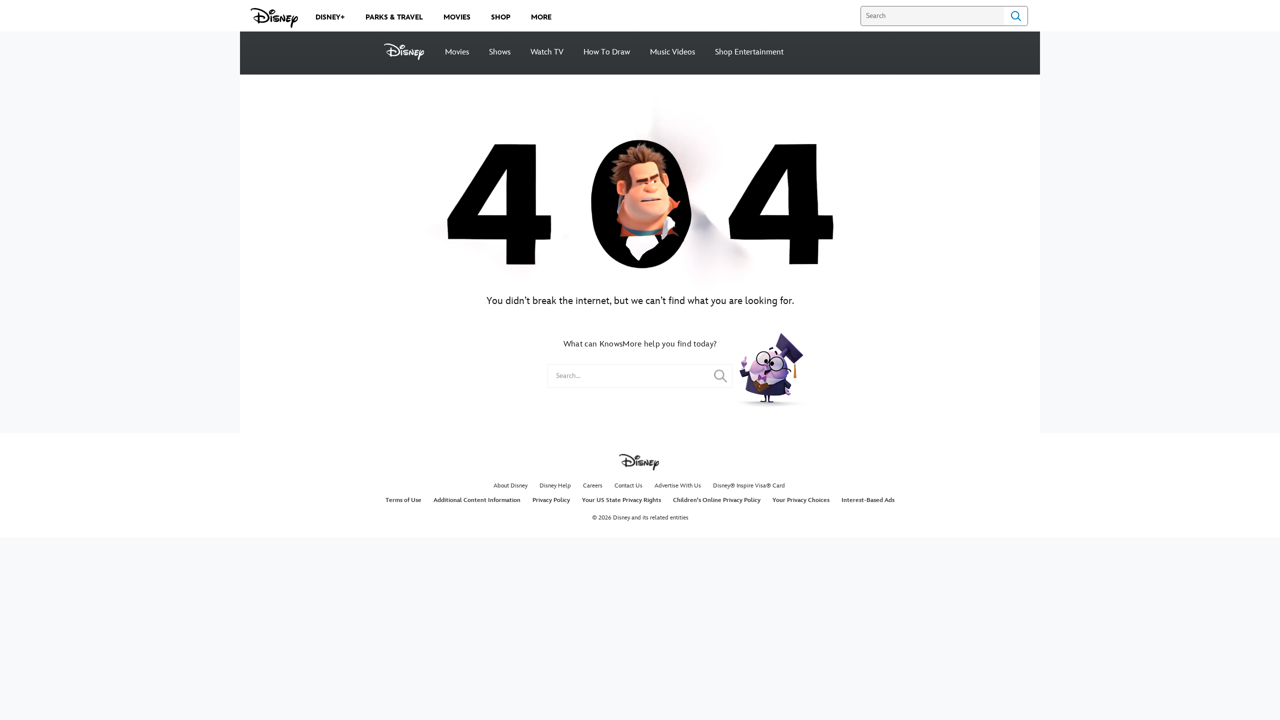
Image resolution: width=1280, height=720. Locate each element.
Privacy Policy (551, 500)
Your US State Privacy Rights (621, 500)
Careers (592, 486)
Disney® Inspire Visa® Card (749, 486)
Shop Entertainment (749, 52)
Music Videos (672, 52)
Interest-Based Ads (868, 500)
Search (1016, 16)
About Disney (511, 486)
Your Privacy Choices (801, 500)
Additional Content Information (477, 500)
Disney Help (555, 486)
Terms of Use (404, 500)
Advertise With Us (677, 486)
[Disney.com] (274, 18)
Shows (499, 52)
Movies (457, 52)
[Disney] (409, 51)
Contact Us (628, 486)
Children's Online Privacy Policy (716, 500)
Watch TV (547, 52)
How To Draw (607, 52)
